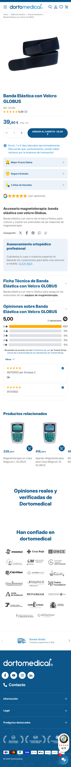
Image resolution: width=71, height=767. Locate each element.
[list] (35, 55)
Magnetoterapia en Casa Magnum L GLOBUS (17, 460)
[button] (66, 7)
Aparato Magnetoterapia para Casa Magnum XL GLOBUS (50, 462)
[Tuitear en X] (20, 233)
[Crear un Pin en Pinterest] (33, 233)
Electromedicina (35, 14)
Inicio (5, 14)
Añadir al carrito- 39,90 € (47, 133)
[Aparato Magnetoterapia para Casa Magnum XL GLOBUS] (50, 432)
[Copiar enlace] (45, 233)
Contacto (17, 684)
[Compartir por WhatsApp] (39, 233)
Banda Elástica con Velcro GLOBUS (18, 17)
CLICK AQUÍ (25, 263)
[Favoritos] (61, 7)
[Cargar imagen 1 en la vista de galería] (35, 54)
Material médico (18, 14)
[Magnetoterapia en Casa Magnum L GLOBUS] (17, 432)
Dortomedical (16, 759)
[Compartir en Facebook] (27, 233)
